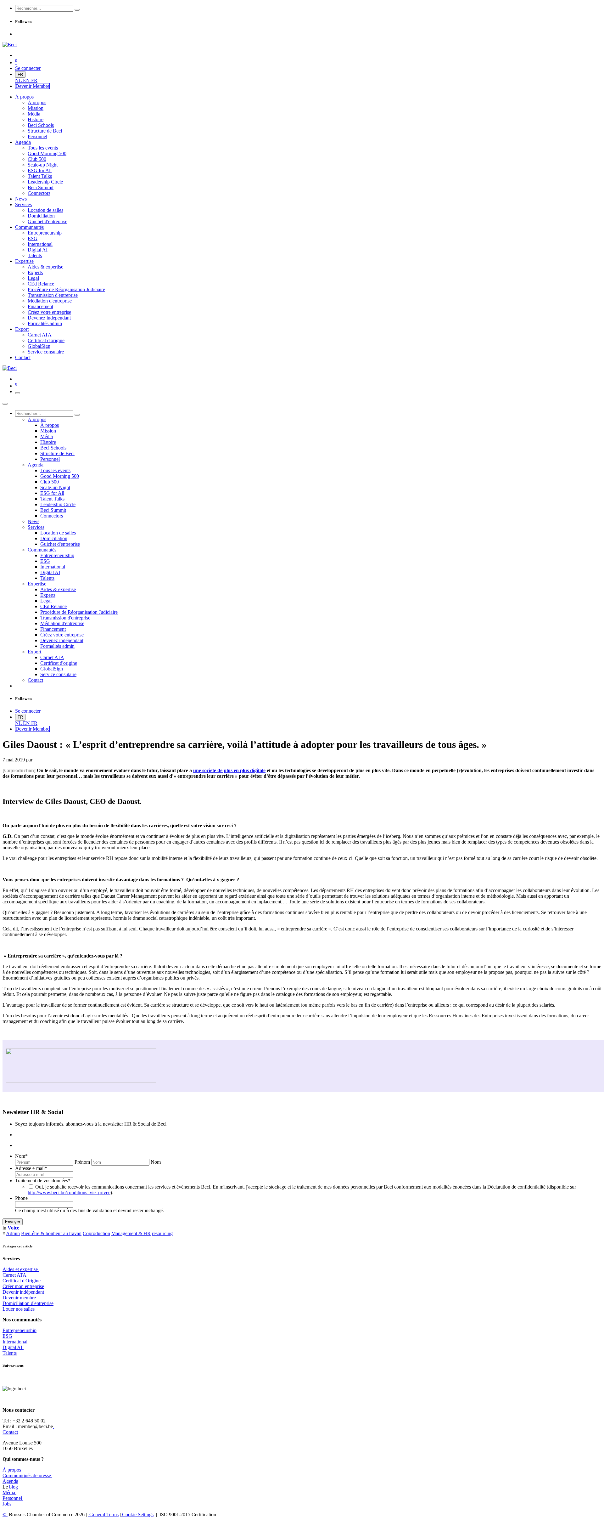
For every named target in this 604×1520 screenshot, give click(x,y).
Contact (10, 1432)
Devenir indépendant (23, 1292)
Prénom (82, 1162)
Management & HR (131, 1233)
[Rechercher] (77, 10)
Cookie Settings (137, 1514)
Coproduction (96, 1233)
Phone (21, 1198)
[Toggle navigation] (17, 393)
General (103, 1514)
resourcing (162, 1233)
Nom (21, 1156)
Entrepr (19, 1330)
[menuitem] (19, 80)
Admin (13, 1233)
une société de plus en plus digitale (229, 770)
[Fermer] (5, 404)
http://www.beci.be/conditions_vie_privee (69, 1192)
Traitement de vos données (42, 1180)
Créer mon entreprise (23, 1286)
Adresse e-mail (31, 1168)
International (15, 1341)
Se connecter (28, 68)
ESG (7, 1336)
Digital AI (12, 1347)
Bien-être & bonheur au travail (51, 1233)
